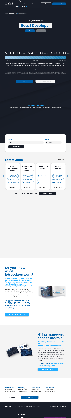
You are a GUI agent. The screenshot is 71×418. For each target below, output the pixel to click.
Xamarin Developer (56, 107)
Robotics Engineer (14, 107)
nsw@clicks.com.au (23, 391)
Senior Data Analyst (43, 167)
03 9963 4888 (9, 390)
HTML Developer (37, 107)
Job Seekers (21, 414)
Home (6, 13)
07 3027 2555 (35, 390)
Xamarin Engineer (46, 107)
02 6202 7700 (49, 390)
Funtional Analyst (58, 167)
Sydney (21, 387)
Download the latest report (17, 315)
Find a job (12, 397)
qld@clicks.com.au (36, 391)
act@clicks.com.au (50, 391)
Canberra (49, 387)
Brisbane (35, 387)
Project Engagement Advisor (12, 168)
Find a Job (46, 4)
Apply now (12, 187)
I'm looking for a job (45, 81)
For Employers (22, 411)
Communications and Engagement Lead (27, 168)
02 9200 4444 (22, 390)
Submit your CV (47, 193)
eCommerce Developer (25, 107)
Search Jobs (16, 146)
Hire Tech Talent (59, 4)
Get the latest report (48, 369)
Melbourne (10, 387)
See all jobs (61, 159)
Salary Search (13, 13)
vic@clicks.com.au (10, 391)
